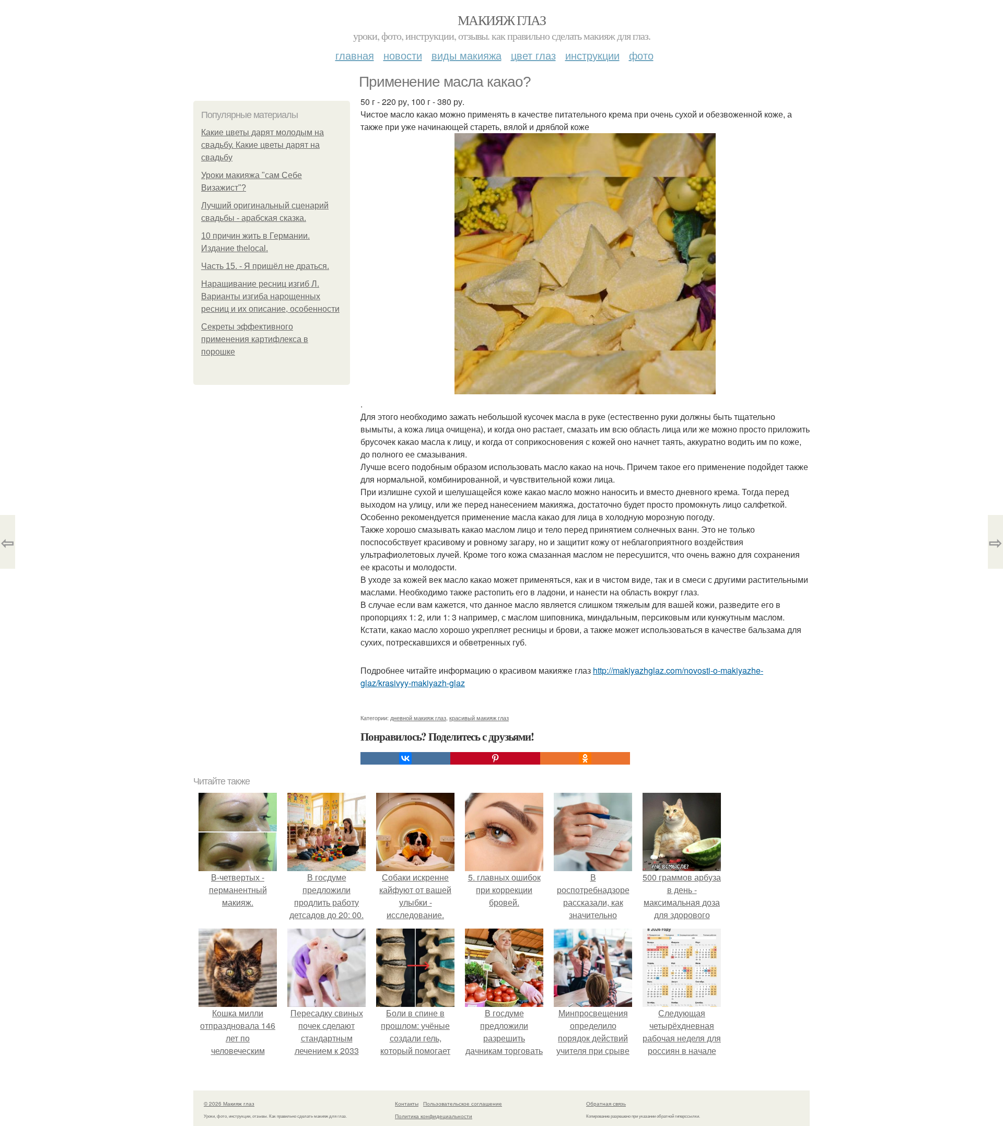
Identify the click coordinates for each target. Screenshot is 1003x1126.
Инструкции (592, 55)
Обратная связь (606, 1103)
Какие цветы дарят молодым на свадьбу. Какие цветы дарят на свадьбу (262, 145)
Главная (354, 55)
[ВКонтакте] (405, 758)
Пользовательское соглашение (462, 1103)
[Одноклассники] (585, 758)
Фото (641, 55)
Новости (402, 55)
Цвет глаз (533, 55)
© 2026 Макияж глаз (229, 1103)
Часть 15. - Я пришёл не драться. (265, 266)
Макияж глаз (501, 20)
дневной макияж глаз (418, 717)
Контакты (406, 1103)
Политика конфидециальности (433, 1116)
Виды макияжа (466, 55)
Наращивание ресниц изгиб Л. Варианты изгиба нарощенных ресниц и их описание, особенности (270, 296)
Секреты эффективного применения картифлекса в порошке (254, 339)
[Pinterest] (495, 758)
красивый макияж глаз (479, 717)
